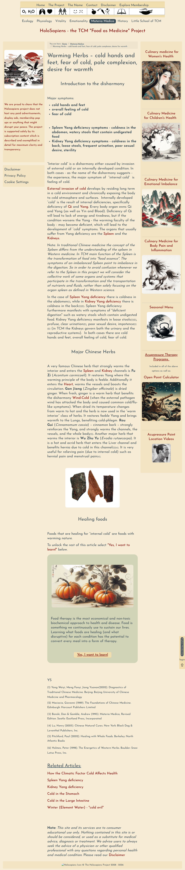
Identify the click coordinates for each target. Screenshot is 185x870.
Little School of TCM (146, 21)
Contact (91, 5)
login (182, 660)
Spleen (108, 234)
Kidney (107, 371)
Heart (68, 384)
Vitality (60, 21)
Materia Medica (102, 21)
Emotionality (79, 21)
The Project (56, 5)
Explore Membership (134, 5)
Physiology (44, 21)
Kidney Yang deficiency (103, 301)
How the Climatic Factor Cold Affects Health (82, 773)
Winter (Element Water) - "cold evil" (75, 807)
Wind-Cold (80, 398)
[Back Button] (182, 665)
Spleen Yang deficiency (88, 297)
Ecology (27, 21)
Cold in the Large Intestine (68, 801)
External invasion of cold (66, 189)
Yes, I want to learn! (92, 655)
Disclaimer (108, 5)
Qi (70, 207)
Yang (84, 207)
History (123, 21)
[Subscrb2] (182, 646)
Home (40, 5)
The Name (75, 5)
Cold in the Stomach (63, 794)
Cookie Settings (16, 182)
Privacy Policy (15, 176)
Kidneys (53, 238)
